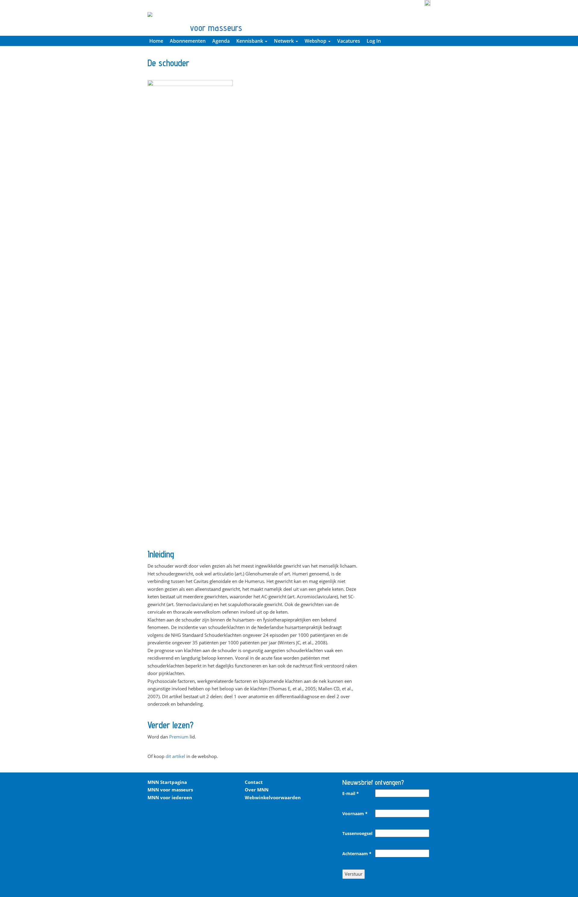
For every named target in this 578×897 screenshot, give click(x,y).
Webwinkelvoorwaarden (273, 797)
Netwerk (284, 41)
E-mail (350, 793)
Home (156, 41)
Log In (374, 41)
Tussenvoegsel (357, 833)
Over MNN (257, 790)
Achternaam (356, 854)
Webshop (316, 41)
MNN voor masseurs (170, 790)
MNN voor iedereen (170, 797)
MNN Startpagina (167, 782)
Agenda (221, 41)
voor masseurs (216, 27)
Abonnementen (188, 41)
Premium (178, 737)
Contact (254, 782)
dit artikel (175, 756)
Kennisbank (250, 41)
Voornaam (355, 814)
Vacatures (348, 41)
